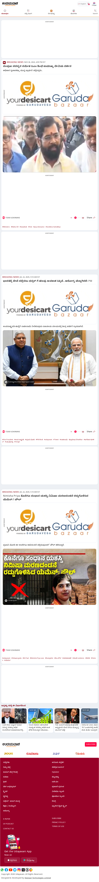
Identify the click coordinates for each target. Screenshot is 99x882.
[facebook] (6, 870)
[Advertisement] (49, 41)
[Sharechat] (31, 870)
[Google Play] (29, 860)
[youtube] (10, 870)
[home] (10, 3)
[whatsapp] (2, 870)
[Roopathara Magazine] (32, 754)
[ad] (50, 94)
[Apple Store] (12, 860)
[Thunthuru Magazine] (80, 754)
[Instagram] (19, 870)
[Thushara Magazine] (56, 754)
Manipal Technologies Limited (38, 878)
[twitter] (23, 870)
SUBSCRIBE (90, 744)
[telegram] (15, 870)
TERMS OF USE (58, 827)
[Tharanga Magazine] (8, 754)
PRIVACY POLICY (58, 823)
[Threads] (27, 870)
